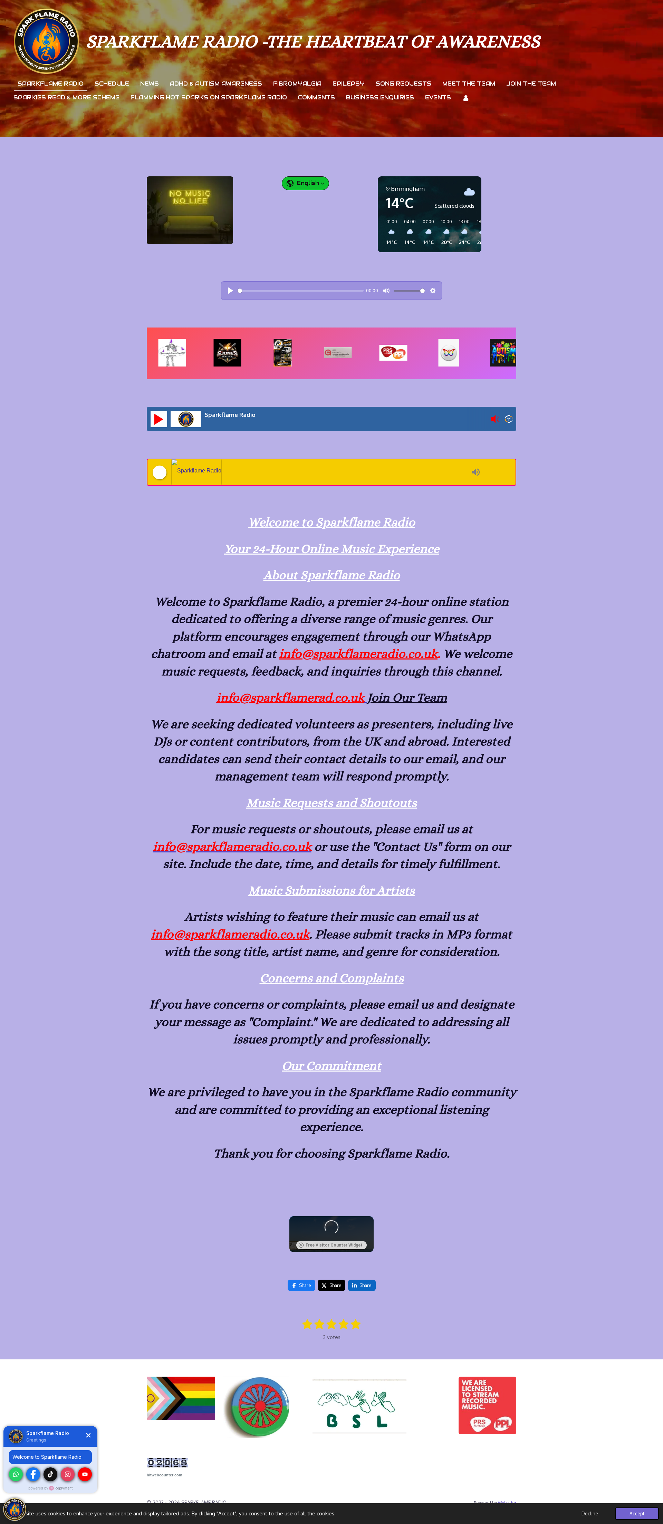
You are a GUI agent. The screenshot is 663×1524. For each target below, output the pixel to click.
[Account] (465, 98)
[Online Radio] (508, 420)
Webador (507, 1502)
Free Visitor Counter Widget (334, 1245)
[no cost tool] (167, 1465)
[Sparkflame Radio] (320, 472)
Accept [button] (637, 1513)
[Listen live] (159, 419)
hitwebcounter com (164, 1475)
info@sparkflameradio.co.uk (358, 653)
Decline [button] (590, 1513)
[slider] (301, 290)
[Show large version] (190, 210)
